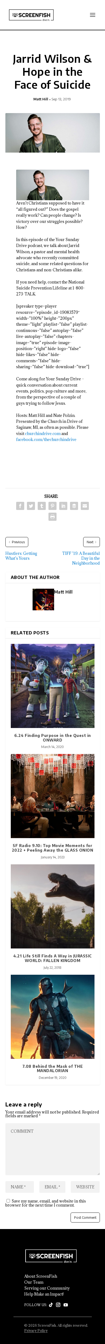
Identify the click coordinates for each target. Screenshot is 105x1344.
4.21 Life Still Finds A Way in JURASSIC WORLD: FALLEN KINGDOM (52, 958)
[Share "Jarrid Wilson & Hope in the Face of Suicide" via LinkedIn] (63, 505)
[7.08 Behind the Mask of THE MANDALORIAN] (52, 1017)
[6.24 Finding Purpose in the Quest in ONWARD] (52, 686)
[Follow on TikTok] (51, 1305)
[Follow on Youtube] (66, 1305)
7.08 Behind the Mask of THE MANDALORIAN (52, 1068)
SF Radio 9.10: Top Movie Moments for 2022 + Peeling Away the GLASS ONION (52, 847)
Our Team (33, 1282)
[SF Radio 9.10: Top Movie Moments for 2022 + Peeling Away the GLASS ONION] (52, 796)
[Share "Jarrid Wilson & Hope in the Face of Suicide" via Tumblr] (41, 505)
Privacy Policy (36, 1330)
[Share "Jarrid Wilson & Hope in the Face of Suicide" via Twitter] (31, 505)
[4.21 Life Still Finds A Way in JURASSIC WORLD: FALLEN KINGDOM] (52, 906)
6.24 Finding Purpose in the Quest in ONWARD (52, 737)
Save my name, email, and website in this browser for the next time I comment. (45, 1203)
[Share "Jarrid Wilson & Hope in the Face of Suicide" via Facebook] (20, 505)
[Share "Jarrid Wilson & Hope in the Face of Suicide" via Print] (52, 516)
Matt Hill (40, 99)
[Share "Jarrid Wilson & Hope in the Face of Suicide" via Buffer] (74, 505)
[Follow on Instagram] (58, 1305)
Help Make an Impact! (44, 1294)
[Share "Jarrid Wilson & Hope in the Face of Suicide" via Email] (84, 505)
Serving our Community (47, 1288)
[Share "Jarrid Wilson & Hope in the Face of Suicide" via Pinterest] (52, 505)
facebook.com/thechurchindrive (46, 439)
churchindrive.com (43, 433)
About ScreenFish (40, 1276)
